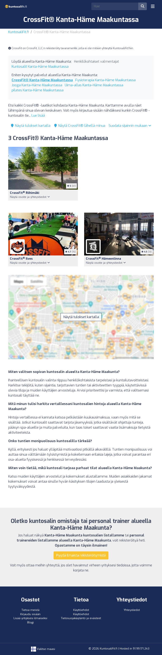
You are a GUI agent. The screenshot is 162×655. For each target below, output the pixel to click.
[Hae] (142, 6)
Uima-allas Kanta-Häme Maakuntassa (94, 85)
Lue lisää (38, 115)
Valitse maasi (45, 649)
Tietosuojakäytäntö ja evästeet (81, 618)
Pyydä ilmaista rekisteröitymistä (81, 555)
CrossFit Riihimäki (24, 193)
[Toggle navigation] (152, 6)
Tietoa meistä (30, 610)
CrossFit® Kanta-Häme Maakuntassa (42, 80)
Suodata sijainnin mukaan (128, 125)
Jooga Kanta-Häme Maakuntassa (37, 85)
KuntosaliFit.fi (18, 32)
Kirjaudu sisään (30, 614)
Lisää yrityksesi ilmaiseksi (30, 618)
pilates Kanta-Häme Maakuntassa (37, 90)
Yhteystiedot (132, 610)
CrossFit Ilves (21, 259)
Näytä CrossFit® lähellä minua (81, 125)
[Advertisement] (119, 177)
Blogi (30, 622)
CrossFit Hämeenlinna (103, 259)
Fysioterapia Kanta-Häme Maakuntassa (105, 80)
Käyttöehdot (81, 610)
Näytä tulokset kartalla (32, 125)
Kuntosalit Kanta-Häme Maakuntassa (40, 66)
